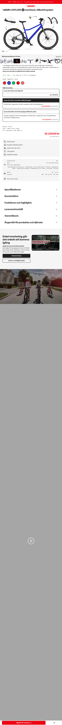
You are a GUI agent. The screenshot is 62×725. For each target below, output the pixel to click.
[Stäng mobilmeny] (54, 723)
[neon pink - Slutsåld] (4, 83)
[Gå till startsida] (31, 6)
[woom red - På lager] (18, 83)
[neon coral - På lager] (23, 83)
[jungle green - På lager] (14, 83)
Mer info (58, 56)
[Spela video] (45, 243)
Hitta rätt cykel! (12, 178)
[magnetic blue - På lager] (9, 83)
